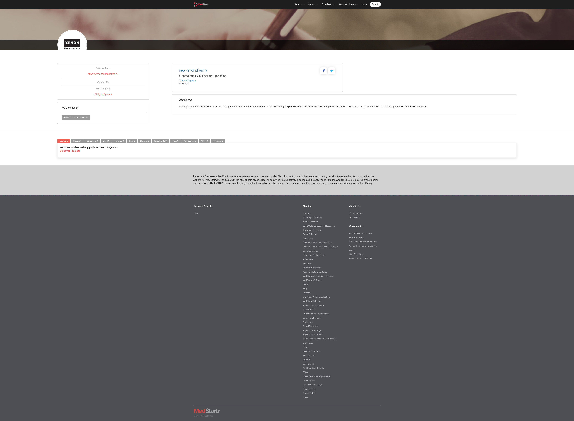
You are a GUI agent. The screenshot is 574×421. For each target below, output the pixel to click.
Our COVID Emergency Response (319, 226)
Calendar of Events (312, 351)
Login (364, 4)
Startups (306, 213)
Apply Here (308, 259)
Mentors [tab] (144, 141)
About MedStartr (310, 221)
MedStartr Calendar (312, 301)
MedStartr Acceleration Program (318, 276)
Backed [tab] (64, 141)
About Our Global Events (314, 255)
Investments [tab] (160, 141)
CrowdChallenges (311, 326)
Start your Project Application (316, 297)
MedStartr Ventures (312, 267)
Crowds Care (309, 309)
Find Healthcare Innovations (316, 313)
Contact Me (103, 82)
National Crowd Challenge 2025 (318, 242)
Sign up (375, 4)
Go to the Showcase (312, 318)
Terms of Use (309, 380)
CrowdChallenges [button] (347, 4)
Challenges (308, 343)
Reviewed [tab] (218, 141)
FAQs (305, 372)
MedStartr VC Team (312, 280)
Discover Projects (70, 151)
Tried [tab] (132, 141)
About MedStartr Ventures (315, 272)
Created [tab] (77, 141)
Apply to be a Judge (312, 330)
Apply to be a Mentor (312, 334)
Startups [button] (298, 4)
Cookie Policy (309, 393)
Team (305, 284)
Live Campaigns (310, 251)
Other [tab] (204, 141)
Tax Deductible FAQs (312, 385)
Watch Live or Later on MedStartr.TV (320, 339)
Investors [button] (311, 4)
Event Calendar (310, 234)
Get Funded (308, 364)
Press (305, 397)
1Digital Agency (103, 94)
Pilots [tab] (175, 141)
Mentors (306, 359)
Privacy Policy (309, 389)
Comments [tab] (92, 141)
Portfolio (306, 293)
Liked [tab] (106, 141)
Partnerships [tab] (190, 141)
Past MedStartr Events (313, 368)
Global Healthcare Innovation (76, 117)
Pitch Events (308, 355)
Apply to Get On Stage (313, 305)
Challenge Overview (312, 217)
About (305, 347)
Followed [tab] (119, 141)
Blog (196, 213)
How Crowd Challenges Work (316, 376)
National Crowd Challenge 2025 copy (320, 247)
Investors (307, 263)
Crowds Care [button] (328, 4)
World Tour (308, 238)
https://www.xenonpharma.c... (103, 74)
